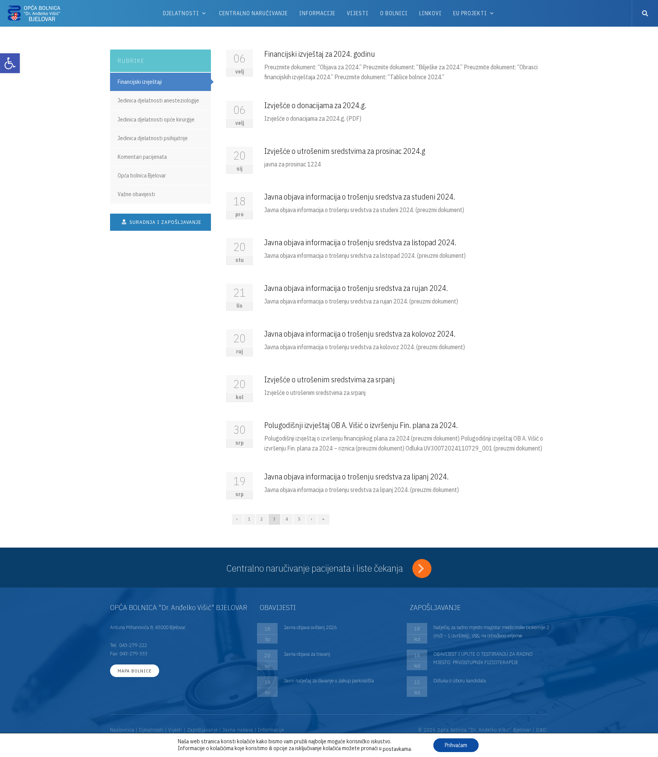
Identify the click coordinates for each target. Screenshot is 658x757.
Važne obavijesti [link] (136, 194)
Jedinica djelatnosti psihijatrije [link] (153, 138)
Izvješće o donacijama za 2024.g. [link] (315, 105)
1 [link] (249, 519)
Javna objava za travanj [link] (307, 653)
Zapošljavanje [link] (202, 730)
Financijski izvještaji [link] (140, 81)
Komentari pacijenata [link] (142, 156)
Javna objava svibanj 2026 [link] (310, 627)
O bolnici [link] (394, 13)
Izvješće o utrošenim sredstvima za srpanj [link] (329, 379)
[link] (10, 63)
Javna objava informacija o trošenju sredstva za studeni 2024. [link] (359, 197)
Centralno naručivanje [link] (253, 13)
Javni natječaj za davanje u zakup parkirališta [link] (329, 680)
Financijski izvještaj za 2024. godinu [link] (319, 54)
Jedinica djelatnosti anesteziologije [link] (158, 100)
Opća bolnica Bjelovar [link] (142, 175)
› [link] (311, 519)
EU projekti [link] (470, 13)
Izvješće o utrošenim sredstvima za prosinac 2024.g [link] (344, 151)
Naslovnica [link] (122, 730)
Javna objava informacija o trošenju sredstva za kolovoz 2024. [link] (359, 334)
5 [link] (299, 519)
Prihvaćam (456, 745)
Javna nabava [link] (237, 730)
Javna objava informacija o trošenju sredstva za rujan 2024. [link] (356, 288)
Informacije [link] (317, 13)
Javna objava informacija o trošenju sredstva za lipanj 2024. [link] (356, 476)
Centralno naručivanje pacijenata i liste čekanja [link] (316, 568)
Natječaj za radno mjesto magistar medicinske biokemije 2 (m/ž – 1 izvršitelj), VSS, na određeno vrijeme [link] (491, 631)
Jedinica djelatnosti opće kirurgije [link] (156, 119)
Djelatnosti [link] (181, 13)
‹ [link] (237, 519)
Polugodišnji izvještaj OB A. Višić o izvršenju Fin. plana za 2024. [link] (361, 425)
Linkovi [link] (430, 13)
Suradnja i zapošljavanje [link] (164, 222)
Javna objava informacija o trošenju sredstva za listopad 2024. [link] (360, 242)
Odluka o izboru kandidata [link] (459, 680)
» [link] (323, 519)
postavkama (397, 749)
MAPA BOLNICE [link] (135, 671)
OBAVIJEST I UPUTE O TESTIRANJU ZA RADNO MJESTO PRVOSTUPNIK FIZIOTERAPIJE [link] (483, 658)
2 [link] (261, 519)
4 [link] (287, 519)
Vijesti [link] (358, 13)
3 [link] (274, 519)
